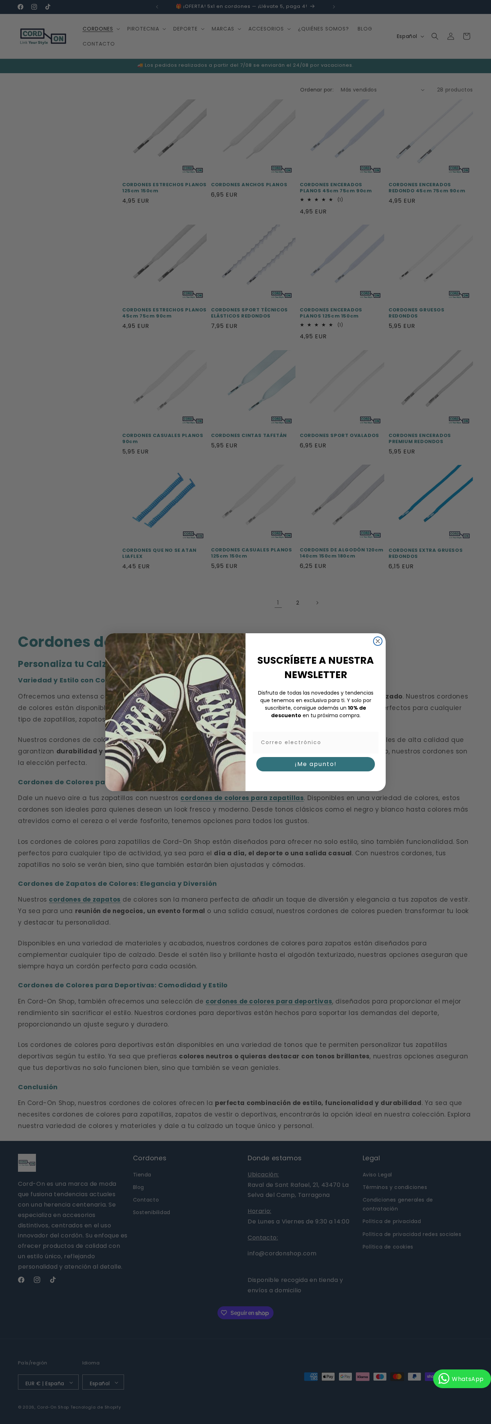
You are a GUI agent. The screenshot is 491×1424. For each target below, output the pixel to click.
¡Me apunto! (316, 764)
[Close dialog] (377, 641)
